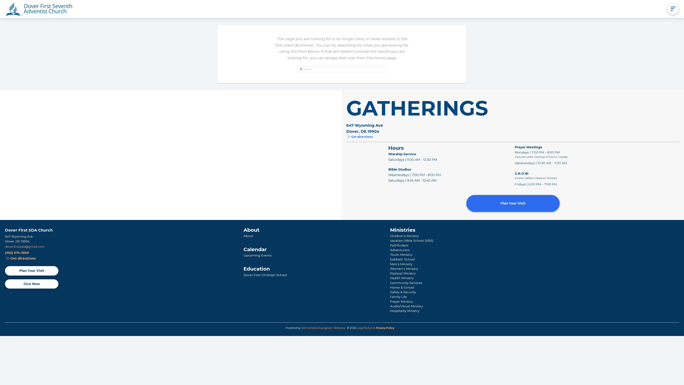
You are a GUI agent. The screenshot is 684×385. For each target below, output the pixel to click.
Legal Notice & (375, 328)
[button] (673, 9)
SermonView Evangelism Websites (323, 328)
